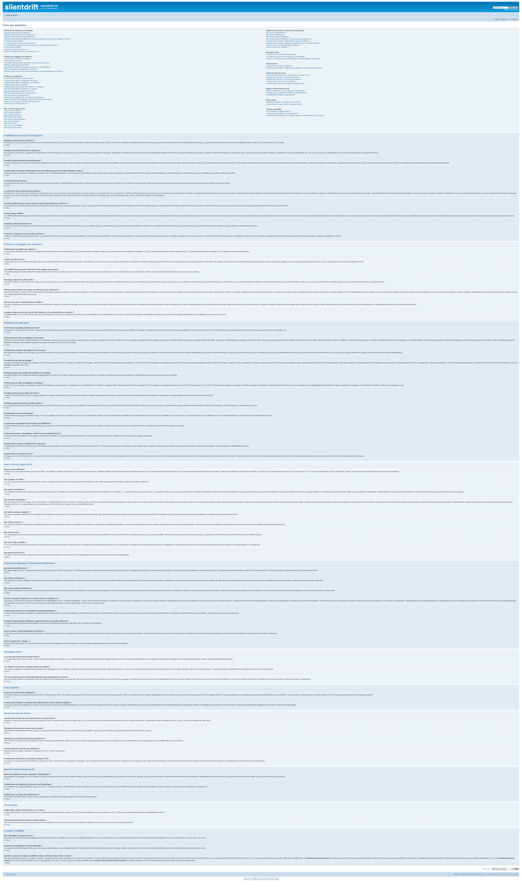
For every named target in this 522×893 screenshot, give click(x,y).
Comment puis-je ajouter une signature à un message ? (22, 82)
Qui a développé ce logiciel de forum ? (278, 111)
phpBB (254, 878)
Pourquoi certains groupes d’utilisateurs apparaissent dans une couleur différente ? (293, 43)
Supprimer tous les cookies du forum (472, 874)
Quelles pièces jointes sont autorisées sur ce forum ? (283, 102)
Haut (8, 145)
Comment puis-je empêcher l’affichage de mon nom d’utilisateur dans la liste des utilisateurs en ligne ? (37, 39)
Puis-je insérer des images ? (13, 117)
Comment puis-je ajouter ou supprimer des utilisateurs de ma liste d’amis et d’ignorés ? (294, 68)
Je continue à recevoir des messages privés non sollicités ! (285, 56)
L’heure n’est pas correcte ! (13, 60)
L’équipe (456, 874)
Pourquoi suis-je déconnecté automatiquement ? (20, 37)
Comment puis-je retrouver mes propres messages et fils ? (285, 83)
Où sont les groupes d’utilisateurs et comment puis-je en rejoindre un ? (289, 39)
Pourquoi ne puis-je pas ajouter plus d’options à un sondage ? (24, 87)
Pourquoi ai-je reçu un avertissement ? (16, 95)
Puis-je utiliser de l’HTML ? (12, 113)
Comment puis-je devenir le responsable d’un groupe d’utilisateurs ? (288, 41)
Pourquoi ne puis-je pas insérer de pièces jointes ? (20, 93)
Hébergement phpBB (272, 879)
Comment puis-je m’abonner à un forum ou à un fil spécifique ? (286, 93)
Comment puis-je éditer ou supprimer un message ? (21, 80)
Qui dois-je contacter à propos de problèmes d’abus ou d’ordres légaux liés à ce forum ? (295, 115)
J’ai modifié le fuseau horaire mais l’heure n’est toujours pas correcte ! (27, 63)
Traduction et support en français (253, 879)
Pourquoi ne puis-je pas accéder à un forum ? (19, 91)
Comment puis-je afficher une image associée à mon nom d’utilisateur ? (27, 67)
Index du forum (11, 15)
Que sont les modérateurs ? (275, 34)
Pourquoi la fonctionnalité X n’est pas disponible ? (282, 113)
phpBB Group (64, 838)
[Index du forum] (22, 6)
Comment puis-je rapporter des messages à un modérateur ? (24, 97)
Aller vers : (486, 869)
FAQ (497, 19)
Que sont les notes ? (11, 123)
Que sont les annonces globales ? (15, 119)
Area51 (142, 848)
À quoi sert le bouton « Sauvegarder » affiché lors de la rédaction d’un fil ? (28, 99)
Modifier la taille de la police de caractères (516, 15)
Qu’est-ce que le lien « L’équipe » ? (277, 47)
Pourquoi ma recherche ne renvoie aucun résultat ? (283, 77)
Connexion (514, 19)
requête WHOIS (185, 858)
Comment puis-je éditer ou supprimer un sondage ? (21, 89)
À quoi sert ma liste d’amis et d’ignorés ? (279, 66)
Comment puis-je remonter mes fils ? (16, 103)
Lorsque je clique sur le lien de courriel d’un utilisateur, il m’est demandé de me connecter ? (33, 71)
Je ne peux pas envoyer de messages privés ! (281, 54)
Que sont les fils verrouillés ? (13, 125)
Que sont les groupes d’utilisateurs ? (278, 37)
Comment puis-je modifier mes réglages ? (17, 58)
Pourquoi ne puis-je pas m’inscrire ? (16, 49)
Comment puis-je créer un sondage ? (16, 85)
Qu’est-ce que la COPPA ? (12, 47)
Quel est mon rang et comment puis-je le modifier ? (21, 69)
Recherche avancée (511, 9)
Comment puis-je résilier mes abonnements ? (281, 95)
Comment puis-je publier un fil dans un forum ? (19, 78)
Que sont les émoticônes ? (13, 115)
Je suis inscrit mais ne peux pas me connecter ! (20, 43)
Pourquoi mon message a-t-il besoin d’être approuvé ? (22, 101)
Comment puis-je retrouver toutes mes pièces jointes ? (284, 104)
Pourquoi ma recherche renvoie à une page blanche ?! (284, 79)
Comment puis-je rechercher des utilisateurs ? (281, 81)
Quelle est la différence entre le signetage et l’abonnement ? (285, 91)
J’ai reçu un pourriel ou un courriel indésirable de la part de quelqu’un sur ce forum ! (293, 58)
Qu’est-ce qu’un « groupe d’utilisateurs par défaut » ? (283, 45)
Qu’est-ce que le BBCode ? (13, 111)
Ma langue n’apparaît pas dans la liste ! (17, 65)
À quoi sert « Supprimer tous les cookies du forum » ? (21, 51)
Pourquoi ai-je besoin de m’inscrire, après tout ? (19, 34)
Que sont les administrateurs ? (276, 32)
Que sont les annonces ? (12, 121)
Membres (505, 19)
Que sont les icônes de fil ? (13, 127)
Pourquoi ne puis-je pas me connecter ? (17, 32)
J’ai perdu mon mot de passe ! (14, 41)
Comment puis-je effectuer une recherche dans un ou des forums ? (288, 75)
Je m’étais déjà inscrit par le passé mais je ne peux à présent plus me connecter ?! (31, 45)
